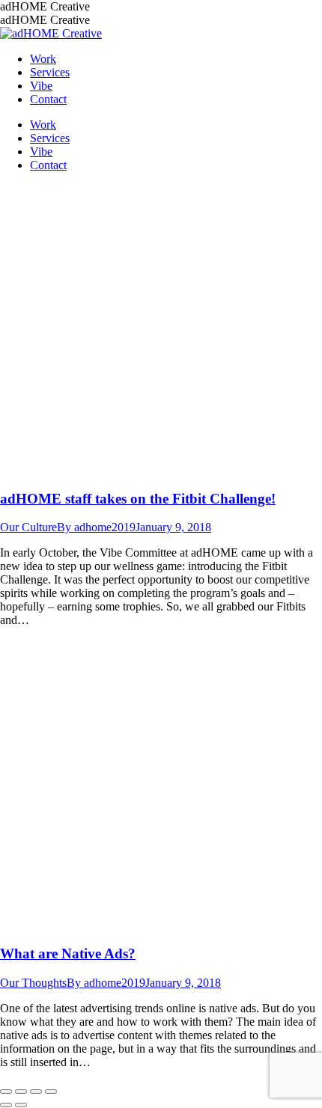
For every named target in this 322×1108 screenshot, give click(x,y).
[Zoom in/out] (51, 1091)
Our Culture (28, 527)
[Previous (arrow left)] (6, 1105)
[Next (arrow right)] (21, 1105)
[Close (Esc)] (6, 1091)
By (96, 527)
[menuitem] (43, 58)
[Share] (21, 1091)
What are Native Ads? (68, 953)
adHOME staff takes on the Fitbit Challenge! (138, 498)
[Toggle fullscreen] (36, 1091)
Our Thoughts (33, 982)
